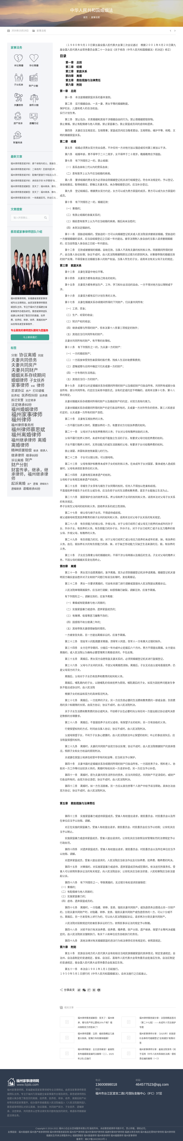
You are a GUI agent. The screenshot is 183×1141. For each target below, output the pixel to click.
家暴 (33, 386)
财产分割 (19, 465)
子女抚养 (36, 380)
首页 (85, 17)
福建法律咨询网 (132, 1132)
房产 (28, 390)
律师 (40, 385)
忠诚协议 (17, 390)
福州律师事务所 (22, 425)
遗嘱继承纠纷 (31, 488)
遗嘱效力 (44, 484)
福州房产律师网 (77, 1132)
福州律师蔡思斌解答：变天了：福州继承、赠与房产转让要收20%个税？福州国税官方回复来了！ (34, 186)
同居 (40, 355)
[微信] (84, 990)
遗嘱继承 (16, 488)
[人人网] (99, 990)
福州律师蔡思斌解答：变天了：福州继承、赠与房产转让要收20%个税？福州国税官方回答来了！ (96, 1023)
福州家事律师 (26, 414)
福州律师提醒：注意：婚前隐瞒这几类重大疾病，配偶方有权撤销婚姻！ (96, 1036)
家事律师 (20, 385)
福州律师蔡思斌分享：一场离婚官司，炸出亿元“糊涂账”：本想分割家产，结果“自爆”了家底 (34, 198)
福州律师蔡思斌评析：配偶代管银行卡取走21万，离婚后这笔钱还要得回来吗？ (34, 175)
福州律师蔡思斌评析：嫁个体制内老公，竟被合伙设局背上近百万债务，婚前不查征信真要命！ (34, 163)
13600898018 (106, 1084)
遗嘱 (35, 484)
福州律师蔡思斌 (28, 430)
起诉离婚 (18, 483)
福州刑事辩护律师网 (94, 1132)
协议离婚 (27, 355)
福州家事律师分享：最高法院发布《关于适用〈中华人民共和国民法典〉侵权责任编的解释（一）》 (157, 1054)
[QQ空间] (94, 990)
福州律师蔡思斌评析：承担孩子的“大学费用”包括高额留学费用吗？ (34, 181)
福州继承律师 (23, 440)
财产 (28, 460)
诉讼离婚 (17, 460)
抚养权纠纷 (30, 395)
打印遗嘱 (38, 390)
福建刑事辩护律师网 (114, 1132)
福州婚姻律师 (24, 409)
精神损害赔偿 (21, 450)
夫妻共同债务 (24, 360)
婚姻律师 (19, 380)
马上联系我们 (30, 337)
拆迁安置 (17, 400)
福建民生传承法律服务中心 (59, 1135)
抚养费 (43, 395)
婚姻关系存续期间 (28, 375)
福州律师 (21, 420)
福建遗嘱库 (78, 1135)
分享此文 (69, 989)
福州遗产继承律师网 (39, 1132)
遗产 (29, 484)
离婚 (42, 440)
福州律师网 (169, 1132)
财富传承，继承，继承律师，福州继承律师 (29, 474)
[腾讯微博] (89, 990)
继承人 (44, 450)
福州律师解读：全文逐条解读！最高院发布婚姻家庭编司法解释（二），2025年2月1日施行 (96, 1054)
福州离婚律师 (26, 435)
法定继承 (30, 400)
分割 (14, 355)
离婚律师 (20, 445)
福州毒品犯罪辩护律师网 (152, 1132)
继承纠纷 (32, 455)
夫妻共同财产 (24, 370)
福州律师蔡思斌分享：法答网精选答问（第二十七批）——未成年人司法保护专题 (157, 1023)
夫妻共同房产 (24, 365)
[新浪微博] (79, 990)
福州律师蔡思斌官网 (59, 1132)
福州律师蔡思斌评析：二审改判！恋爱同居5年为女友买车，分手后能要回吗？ (34, 169)
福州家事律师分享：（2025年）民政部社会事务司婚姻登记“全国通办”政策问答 (157, 1038)
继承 (35, 450)
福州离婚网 (24, 1132)
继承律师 (17, 455)
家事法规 (95, 17)
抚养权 (15, 395)
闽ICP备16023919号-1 (96, 1139)
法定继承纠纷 (21, 405)
